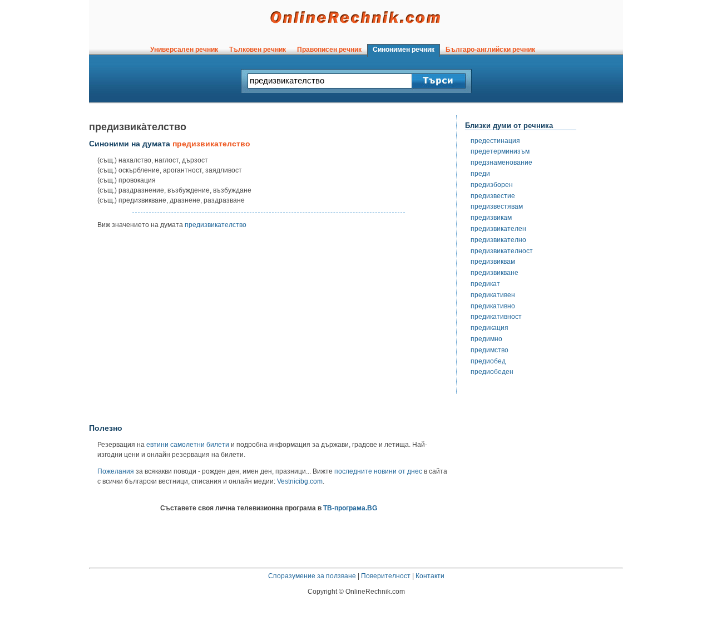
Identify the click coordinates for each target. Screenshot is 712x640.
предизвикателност (502, 251)
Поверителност (386, 576)
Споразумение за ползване (312, 576)
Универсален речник (184, 49)
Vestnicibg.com (300, 481)
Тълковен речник (257, 49)
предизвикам (491, 217)
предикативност (496, 317)
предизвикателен (498, 229)
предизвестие (493, 196)
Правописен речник (329, 49)
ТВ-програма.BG (350, 508)
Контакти (430, 576)
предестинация (495, 141)
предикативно (493, 306)
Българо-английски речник (490, 49)
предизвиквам (493, 261)
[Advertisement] (268, 330)
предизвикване (494, 273)
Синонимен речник (403, 49)
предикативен (493, 295)
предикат (485, 284)
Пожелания (115, 471)
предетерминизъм (500, 151)
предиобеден (492, 372)
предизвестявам (497, 206)
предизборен (492, 185)
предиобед (488, 361)
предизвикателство (215, 225)
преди (480, 174)
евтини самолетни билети (187, 445)
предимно (486, 339)
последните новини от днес (378, 471)
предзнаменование (501, 162)
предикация (489, 328)
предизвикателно (498, 240)
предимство (489, 350)
